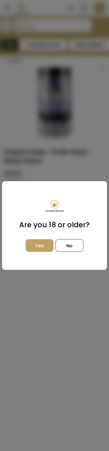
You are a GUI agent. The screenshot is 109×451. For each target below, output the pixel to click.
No (69, 245)
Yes (39, 245)
